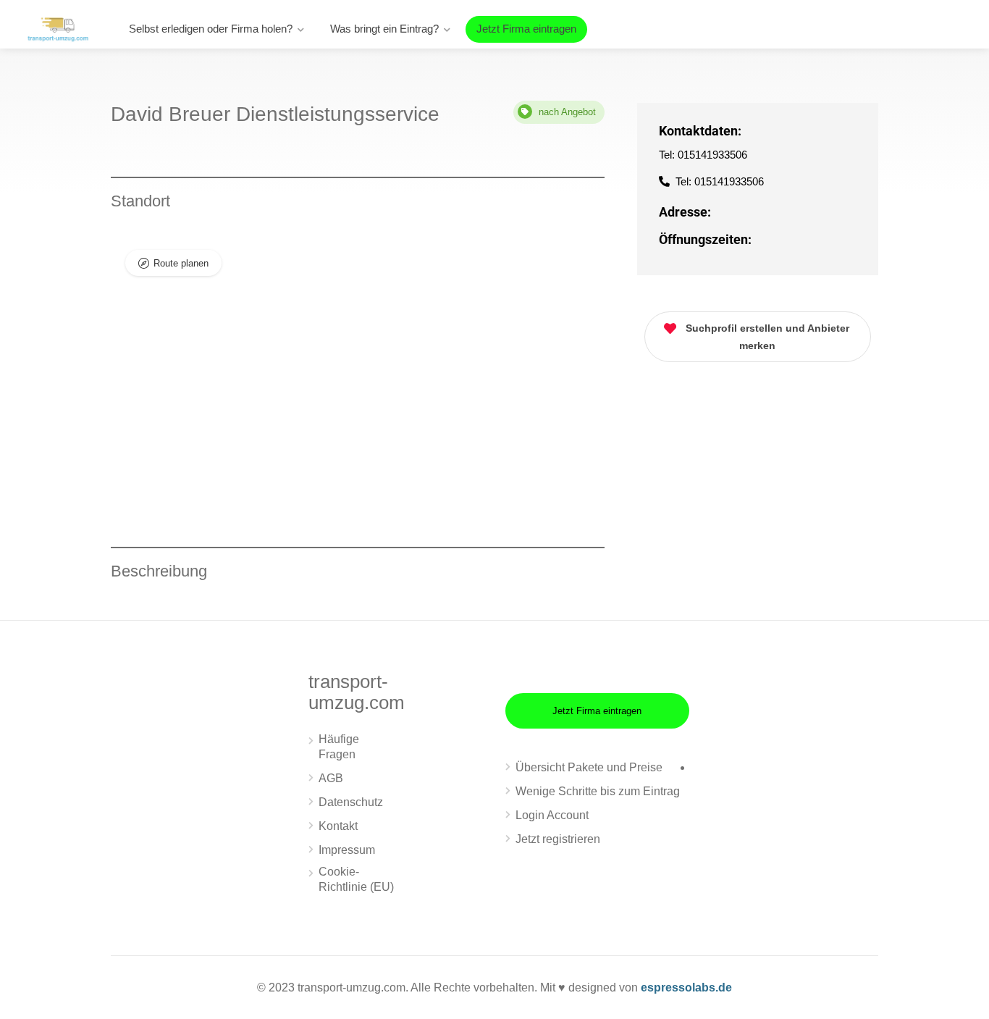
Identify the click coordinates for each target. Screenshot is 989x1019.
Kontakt (338, 826)
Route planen (181, 263)
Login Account (552, 815)
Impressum (347, 850)
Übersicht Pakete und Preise (588, 767)
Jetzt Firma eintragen (526, 28)
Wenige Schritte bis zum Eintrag (597, 791)
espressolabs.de (686, 987)
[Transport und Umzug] (58, 28)
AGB (331, 778)
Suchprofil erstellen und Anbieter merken (767, 336)
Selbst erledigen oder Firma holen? (211, 28)
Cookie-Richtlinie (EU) (356, 879)
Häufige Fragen (339, 746)
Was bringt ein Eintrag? (384, 28)
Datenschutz (351, 802)
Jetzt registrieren (557, 839)
